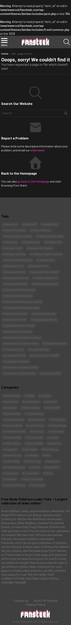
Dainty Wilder (58, 425)
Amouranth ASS (14, 266)
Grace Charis (35, 437)
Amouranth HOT (39, 266)
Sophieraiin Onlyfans (17, 361)
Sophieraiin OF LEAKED (45, 355)
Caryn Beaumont (14, 419)
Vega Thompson (33, 479)
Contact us (21, 601)
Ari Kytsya (10, 407)
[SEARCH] (67, 42)
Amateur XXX (46, 260)
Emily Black (57, 431)
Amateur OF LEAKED (40, 248)
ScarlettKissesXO (15, 467)
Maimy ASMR (35, 443)
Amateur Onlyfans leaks (18, 260)
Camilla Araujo (35, 413)
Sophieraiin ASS (14, 349)
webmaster (37, 150)
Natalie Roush (13, 455)
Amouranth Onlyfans (16, 278)
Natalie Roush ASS (44, 313)
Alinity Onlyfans (41, 230)
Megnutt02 (11, 449)
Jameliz (54, 437)
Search (66, 114)
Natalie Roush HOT (15, 319)
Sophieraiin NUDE (15, 355)
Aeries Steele (12, 395)
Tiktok (49, 473)
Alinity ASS (11, 224)
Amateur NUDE (13, 248)
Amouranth (11, 401)
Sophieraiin (11, 473)
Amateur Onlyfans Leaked (47, 254)
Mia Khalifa (30, 449)
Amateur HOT (54, 242)
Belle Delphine (31, 407)
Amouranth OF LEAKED (45, 272)
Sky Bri (36, 467)
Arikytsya (51, 401)
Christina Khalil (13, 425)
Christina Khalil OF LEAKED (20, 289)
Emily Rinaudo (13, 437)
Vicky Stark (38, 485)
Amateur (46, 395)
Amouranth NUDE (15, 272)
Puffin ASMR (12, 461)
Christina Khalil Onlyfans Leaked (23, 301)
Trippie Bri (11, 479)
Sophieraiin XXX (51, 373)
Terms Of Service (45, 601)
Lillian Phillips (12, 443)
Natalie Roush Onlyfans (18, 331)
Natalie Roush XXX (55, 343)
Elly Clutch (38, 431)
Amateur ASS (32, 242)
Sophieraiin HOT (40, 349)
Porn (47, 455)
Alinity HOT (31, 224)
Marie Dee (55, 443)
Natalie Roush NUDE (45, 319)
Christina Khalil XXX (16, 313)
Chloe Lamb (58, 419)
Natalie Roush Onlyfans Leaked (23, 337)
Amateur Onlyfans (15, 254)
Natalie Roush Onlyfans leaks (21, 343)
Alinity (30, 395)
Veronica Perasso (15, 485)
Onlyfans (33, 455)
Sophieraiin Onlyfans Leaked (21, 367)
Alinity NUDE (51, 224)
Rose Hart (53, 461)
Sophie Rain (32, 473)
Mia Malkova (51, 449)
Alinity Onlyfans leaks (51, 236)
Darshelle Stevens (15, 431)
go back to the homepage (33, 181)
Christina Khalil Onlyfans (18, 295)
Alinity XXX (11, 242)
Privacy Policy (35, 605)
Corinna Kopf (36, 425)
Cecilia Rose (38, 419)
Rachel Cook (33, 461)
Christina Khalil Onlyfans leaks (22, 307)
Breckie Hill (53, 407)
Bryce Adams (12, 413)
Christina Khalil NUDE (46, 284)
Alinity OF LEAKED (15, 230)
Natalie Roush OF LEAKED (20, 325)
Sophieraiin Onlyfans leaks (20, 373)
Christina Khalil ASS (47, 278)
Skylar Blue (53, 467)
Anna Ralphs (32, 401)
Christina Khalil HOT (16, 284)
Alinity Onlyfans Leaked (18, 236)
